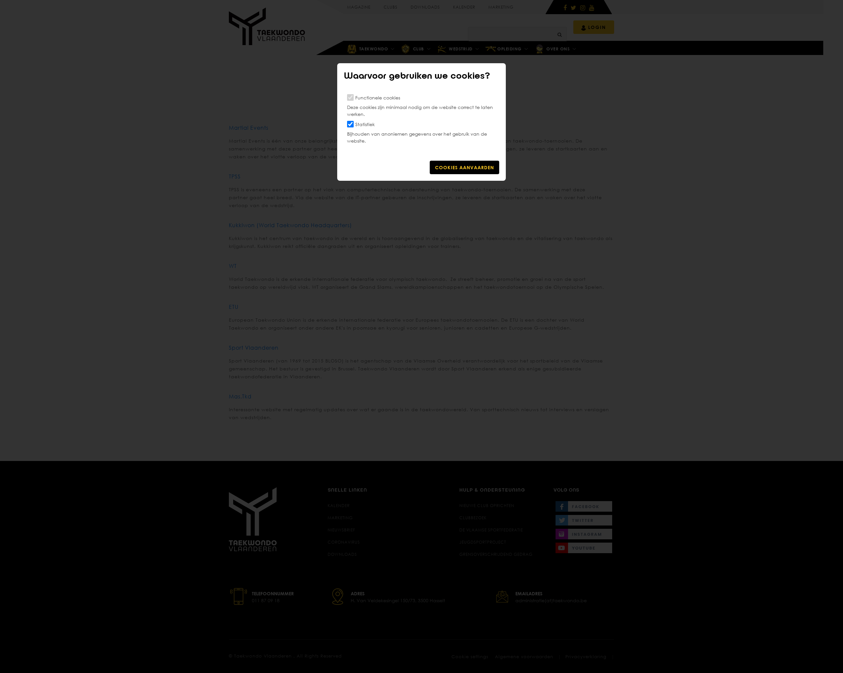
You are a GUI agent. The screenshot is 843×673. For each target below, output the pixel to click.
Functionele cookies (377, 97)
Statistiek (365, 124)
